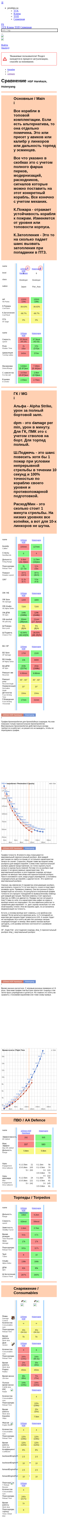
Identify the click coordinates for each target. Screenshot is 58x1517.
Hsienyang (36, 269)
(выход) (5, 48)
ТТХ (16, 10)
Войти (4, 45)
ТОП (16, 16)
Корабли (11, 70)
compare (11, 74)
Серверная (19, 19)
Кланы (17, 13)
